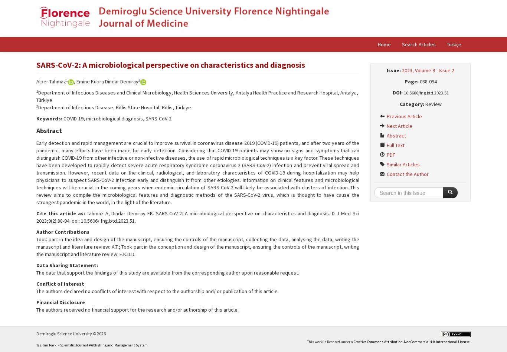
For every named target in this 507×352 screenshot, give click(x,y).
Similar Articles (403, 164)
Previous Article (404, 116)
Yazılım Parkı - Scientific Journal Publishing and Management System (92, 345)
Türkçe (454, 44)
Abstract (396, 135)
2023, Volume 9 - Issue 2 (428, 70)
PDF (390, 155)
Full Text (395, 145)
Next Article (399, 126)
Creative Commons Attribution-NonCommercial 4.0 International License (412, 341)
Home (384, 44)
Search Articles (419, 44)
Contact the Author (407, 174)
